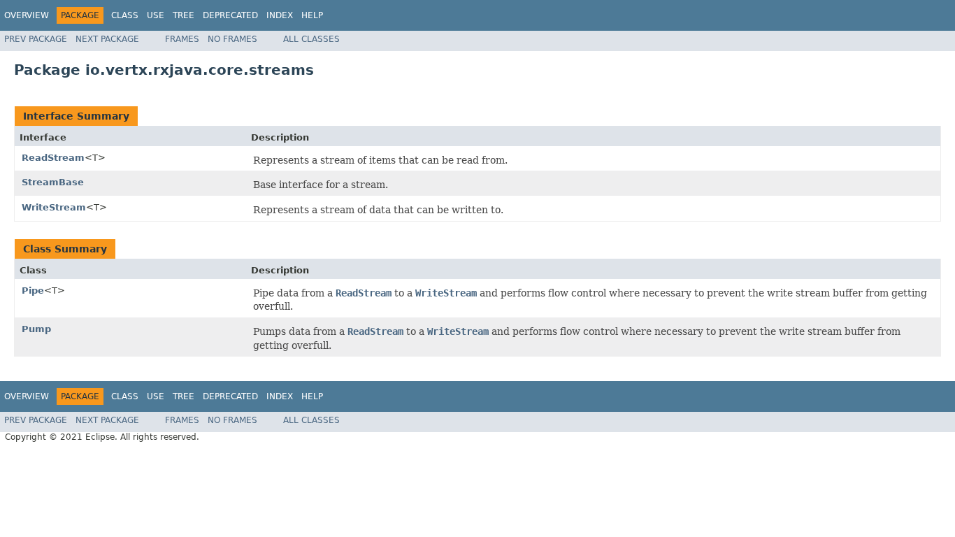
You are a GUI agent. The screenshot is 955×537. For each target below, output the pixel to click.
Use (155, 15)
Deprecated (230, 15)
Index (279, 15)
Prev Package (35, 39)
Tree (183, 15)
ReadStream (53, 157)
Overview (26, 15)
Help (312, 15)
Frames (182, 39)
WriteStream (54, 207)
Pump (36, 329)
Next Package (107, 39)
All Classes (311, 39)
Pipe (33, 290)
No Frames (232, 39)
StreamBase (53, 182)
